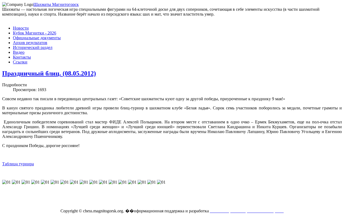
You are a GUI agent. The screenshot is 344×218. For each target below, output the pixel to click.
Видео (18, 52)
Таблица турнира (18, 164)
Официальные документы (37, 37)
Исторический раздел (32, 47)
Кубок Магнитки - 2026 (34, 33)
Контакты (22, 57)
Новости (21, 28)
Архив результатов (30, 42)
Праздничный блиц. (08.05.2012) (49, 73)
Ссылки (20, 62)
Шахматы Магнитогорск (56, 4)
